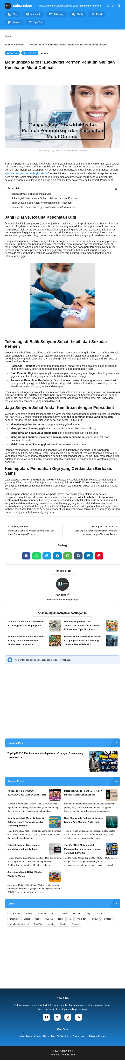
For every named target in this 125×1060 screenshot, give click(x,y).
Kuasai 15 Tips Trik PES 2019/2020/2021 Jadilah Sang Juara (26, 792)
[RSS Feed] (78, 1017)
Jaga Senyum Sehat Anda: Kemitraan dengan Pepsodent (42, 202)
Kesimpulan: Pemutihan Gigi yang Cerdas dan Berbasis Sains (44, 207)
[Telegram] (57, 555)
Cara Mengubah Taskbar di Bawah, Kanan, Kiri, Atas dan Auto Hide (83, 820)
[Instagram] (67, 1017)
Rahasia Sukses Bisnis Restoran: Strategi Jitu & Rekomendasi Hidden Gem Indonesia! (25, 640)
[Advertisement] (62, 711)
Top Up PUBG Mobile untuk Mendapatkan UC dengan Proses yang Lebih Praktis (45, 755)
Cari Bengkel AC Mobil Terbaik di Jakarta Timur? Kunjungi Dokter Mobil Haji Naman (25, 822)
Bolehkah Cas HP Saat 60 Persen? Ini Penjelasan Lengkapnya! (83, 792)
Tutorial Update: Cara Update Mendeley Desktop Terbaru (23, 847)
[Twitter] (46, 555)
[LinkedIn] (88, 555)
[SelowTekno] (8, 5)
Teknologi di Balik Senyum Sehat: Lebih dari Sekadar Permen (44, 198)
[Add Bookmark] (44, 53)
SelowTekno (22, 5)
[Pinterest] (99, 555)
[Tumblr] (78, 555)
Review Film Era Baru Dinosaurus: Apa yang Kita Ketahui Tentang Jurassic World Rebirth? (83, 640)
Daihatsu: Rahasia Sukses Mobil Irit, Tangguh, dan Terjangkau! (25, 623)
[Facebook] (26, 555)
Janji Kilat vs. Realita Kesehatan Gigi (31, 193)
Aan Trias (14, 53)
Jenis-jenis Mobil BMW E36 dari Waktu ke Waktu (24, 874)
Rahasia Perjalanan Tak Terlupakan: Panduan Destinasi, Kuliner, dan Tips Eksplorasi (82, 625)
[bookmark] (118, 5)
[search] (107, 5)
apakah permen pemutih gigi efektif (26, 173)
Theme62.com (68, 1054)
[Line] (67, 555)
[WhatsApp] (36, 555)
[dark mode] (113, 5)
